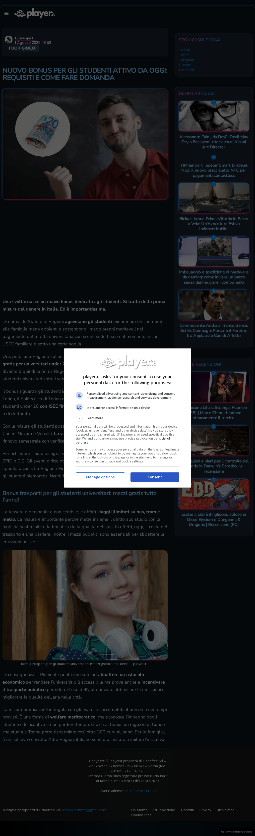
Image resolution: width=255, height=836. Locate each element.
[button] (127, 418)
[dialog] (127, 418)
